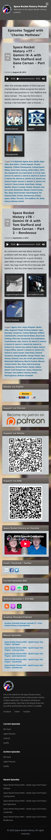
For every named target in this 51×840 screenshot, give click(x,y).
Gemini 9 (19, 344)
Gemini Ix (20, 178)
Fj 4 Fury (36, 173)
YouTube (26, 711)
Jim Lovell (9, 190)
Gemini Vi (31, 181)
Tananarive (37, 370)
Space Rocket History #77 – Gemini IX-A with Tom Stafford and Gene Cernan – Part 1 (29, 57)
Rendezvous (29, 195)
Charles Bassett (26, 164)
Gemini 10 (9, 176)
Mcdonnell (18, 190)
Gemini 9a (10, 178)
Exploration (27, 173)
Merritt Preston (30, 361)
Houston (36, 187)
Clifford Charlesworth (22, 167)
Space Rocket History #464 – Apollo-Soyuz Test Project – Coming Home (24, 649)
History (29, 187)
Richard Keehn (22, 367)
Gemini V (22, 181)
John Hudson (38, 358)
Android (6, 738)
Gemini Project (11, 181)
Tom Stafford (30, 198)
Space (7, 198)
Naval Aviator (19, 193)
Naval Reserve (32, 193)
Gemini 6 (26, 176)
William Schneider (25, 375)
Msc (6, 193)
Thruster (20, 198)
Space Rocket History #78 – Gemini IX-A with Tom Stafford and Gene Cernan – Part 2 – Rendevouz (28, 223)
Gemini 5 (18, 176)
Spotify (6, 743)
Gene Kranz (30, 184)
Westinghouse (11, 375)
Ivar (42, 187)
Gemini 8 (35, 176)
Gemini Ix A (30, 178)
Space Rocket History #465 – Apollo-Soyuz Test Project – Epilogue (24, 643)
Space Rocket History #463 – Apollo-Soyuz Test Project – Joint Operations (24, 654)
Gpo (42, 355)
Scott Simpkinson (18, 370)
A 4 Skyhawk (16, 161)
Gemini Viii (40, 181)
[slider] (26, 78)
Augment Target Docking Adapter (24, 330)
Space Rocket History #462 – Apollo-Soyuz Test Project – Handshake (24, 660)
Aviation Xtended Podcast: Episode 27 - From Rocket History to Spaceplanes (23, 624)
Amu (31, 161)
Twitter (17, 711)
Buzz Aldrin (14, 164)
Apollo (36, 161)
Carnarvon (17, 333)
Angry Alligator (28, 327)
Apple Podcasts (9, 734)
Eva (20, 173)
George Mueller (20, 355)
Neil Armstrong (33, 364)
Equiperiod (13, 173)
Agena (25, 161)
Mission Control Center (33, 190)
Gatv (43, 173)
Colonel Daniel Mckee (26, 336)
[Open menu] (47, 4)
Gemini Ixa (40, 178)
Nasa (11, 193)
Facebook (7, 711)
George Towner (34, 355)
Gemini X (8, 184)
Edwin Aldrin (33, 170)
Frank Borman (10, 341)
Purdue (20, 195)
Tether (13, 198)
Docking (24, 170)
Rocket (38, 195)
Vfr (37, 198)
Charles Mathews (30, 333)
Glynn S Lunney (18, 187)
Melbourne (19, 361)
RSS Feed (7, 729)
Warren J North (17, 201)
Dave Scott (15, 170)
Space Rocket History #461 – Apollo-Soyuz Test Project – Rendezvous (24, 666)
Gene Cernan (18, 184)
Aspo (42, 161)
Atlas (7, 164)
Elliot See (16, 338)
